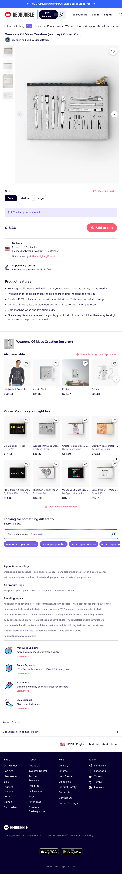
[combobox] (51, 14)
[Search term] (61, 14)
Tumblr (98, 782)
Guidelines (64, 781)
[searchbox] (61, 534)
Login (7, 796)
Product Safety (67, 787)
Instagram (100, 765)
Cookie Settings (68, 803)
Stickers (40, 26)
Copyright (64, 792)
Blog (6, 781)
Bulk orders (10, 807)
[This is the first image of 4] (20, 114)
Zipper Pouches (13, 566)
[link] (21, 544)
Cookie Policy (86, 835)
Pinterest (99, 787)
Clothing (22, 26)
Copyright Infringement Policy (21, 731)
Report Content (12, 722)
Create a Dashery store (37, 809)
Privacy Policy (30, 835)
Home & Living (86, 26)
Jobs (31, 796)
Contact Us (65, 797)
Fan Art (8, 770)
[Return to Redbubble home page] (19, 15)
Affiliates (34, 785)
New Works (10, 776)
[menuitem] (7, 26)
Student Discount (9, 789)
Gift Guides (10, 765)
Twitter (98, 776)
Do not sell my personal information (58, 835)
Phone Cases (55, 26)
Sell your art (36, 791)
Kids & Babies (105, 26)
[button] (61, 3)
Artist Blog (35, 801)
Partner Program (34, 778)
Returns (63, 770)
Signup (8, 801)
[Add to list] (113, 51)
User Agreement (12, 835)
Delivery (63, 765)
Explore (7, 26)
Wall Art (70, 26)
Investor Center (38, 770)
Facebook (100, 770)
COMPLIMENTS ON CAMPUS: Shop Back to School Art (61, 3)
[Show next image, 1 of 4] (114, 114)
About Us (34, 765)
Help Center (65, 776)
